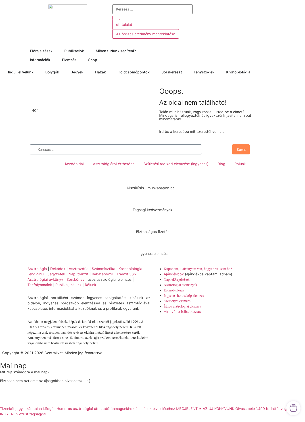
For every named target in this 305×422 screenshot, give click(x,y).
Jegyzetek (56, 274)
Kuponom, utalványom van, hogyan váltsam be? (198, 268)
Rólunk (90, 285)
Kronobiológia (130, 268)
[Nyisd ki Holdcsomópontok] (152, 72)
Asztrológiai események (180, 284)
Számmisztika (103, 268)
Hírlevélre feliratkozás (182, 311)
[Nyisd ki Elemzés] (79, 59)
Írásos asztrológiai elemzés (182, 306)
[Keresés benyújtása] (116, 18)
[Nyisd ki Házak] (109, 72)
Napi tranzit (78, 274)
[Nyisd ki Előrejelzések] (55, 51)
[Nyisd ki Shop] (100, 59)
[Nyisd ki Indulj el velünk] (36, 72)
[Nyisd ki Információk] (53, 59)
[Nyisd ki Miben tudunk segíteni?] (138, 51)
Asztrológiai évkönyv (45, 279)
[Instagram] (184, 324)
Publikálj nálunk (68, 285)
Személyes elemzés (177, 300)
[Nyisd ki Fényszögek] (217, 72)
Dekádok (57, 268)
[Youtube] (172, 324)
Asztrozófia (78, 268)
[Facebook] (160, 324)
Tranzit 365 (126, 274)
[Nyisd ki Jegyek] (86, 72)
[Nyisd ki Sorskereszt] (185, 72)
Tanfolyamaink (39, 285)
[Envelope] (197, 324)
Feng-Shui (35, 274)
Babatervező (102, 274)
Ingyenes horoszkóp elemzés (184, 295)
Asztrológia (37, 268)
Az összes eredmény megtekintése (145, 34)
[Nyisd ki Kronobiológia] (253, 72)
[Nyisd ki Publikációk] (87, 51)
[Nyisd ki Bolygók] (62, 72)
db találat (124, 24)
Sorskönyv (75, 279)
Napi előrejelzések (177, 279)
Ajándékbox (174, 274)
